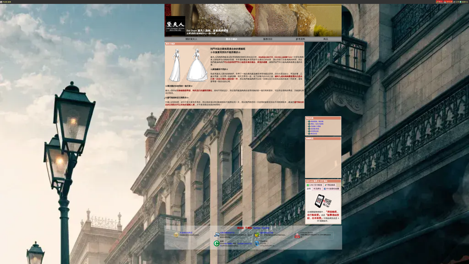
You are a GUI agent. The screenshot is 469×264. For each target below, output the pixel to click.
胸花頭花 (314, 134)
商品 (325, 39)
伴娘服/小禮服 (316, 126)
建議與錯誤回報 (266, 233)
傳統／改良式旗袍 (317, 124)
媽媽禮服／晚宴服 (317, 121)
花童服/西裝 (315, 129)
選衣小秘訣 (231, 39)
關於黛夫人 (191, 39)
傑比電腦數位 (228, 243)
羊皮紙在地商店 (186, 233)
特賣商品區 (315, 131)
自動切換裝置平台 (227, 233)
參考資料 (300, 39)
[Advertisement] (18, 41)
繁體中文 (465, 2)
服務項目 (267, 39)
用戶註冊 (449, 2)
